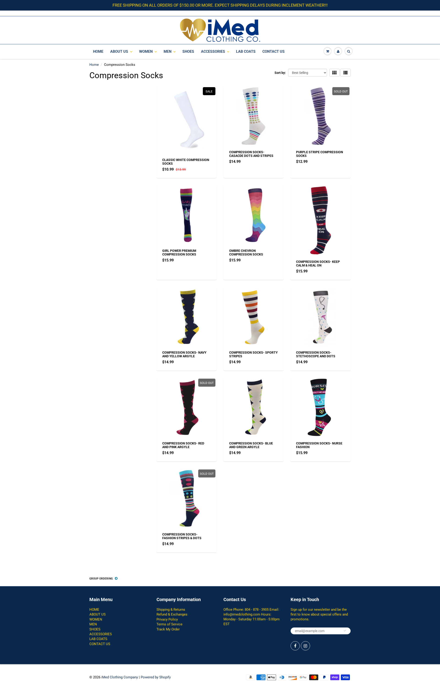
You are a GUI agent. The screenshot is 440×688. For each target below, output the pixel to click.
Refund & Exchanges (172, 614)
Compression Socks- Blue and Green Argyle (251, 445)
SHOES (188, 51)
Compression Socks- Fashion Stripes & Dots (181, 536)
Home (94, 65)
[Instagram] (305, 645)
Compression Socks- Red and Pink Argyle (183, 445)
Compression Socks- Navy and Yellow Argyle (184, 354)
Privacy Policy (167, 619)
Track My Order (168, 629)
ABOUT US (119, 51)
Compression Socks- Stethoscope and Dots (315, 354)
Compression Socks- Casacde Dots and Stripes (251, 154)
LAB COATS (246, 51)
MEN (167, 51)
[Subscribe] (344, 630)
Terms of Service (169, 624)
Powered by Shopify (156, 677)
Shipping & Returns (171, 610)
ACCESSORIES (213, 51)
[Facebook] (295, 645)
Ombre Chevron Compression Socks (246, 252)
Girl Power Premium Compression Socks (179, 252)
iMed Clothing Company (119, 677)
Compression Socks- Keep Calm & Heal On (318, 263)
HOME (98, 51)
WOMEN (146, 51)
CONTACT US (273, 51)
